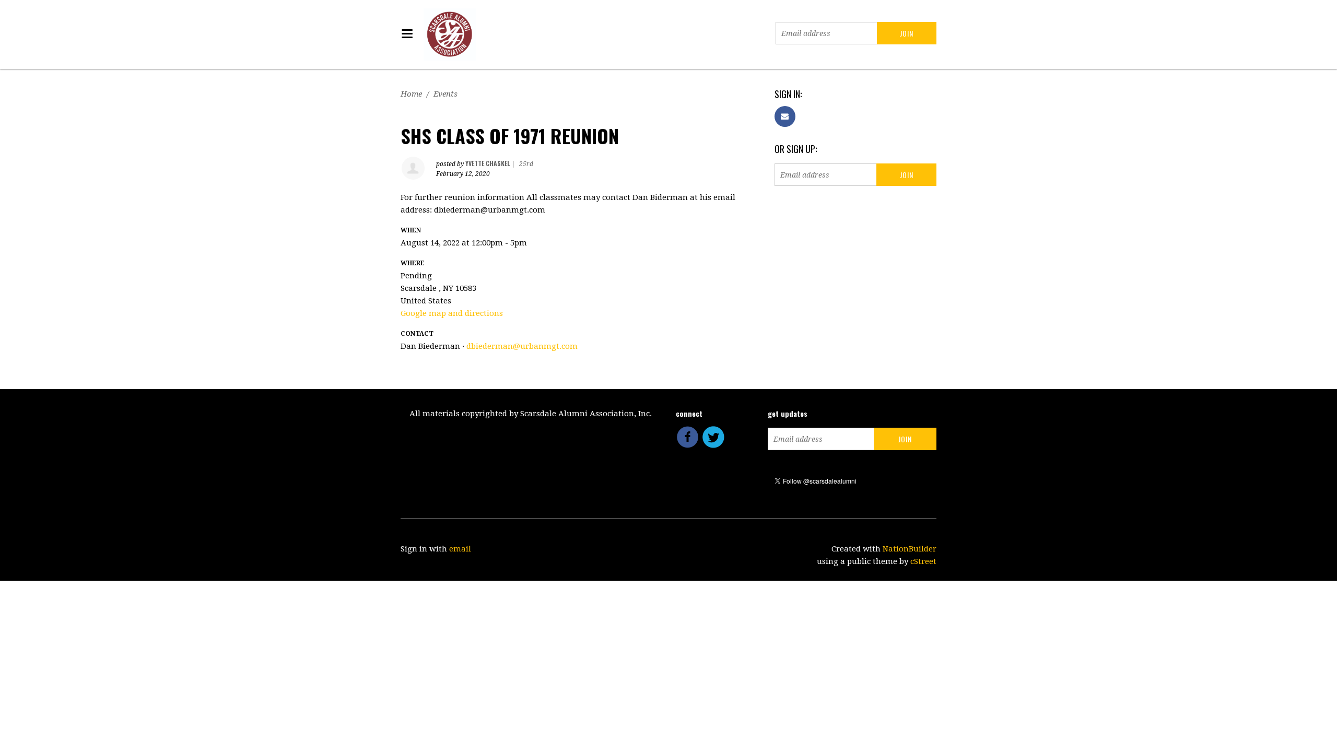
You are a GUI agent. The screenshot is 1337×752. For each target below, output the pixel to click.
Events (445, 94)
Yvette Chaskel (487, 163)
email (460, 549)
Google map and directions (452, 313)
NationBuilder (909, 549)
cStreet (923, 561)
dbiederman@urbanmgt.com (522, 346)
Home (411, 94)
